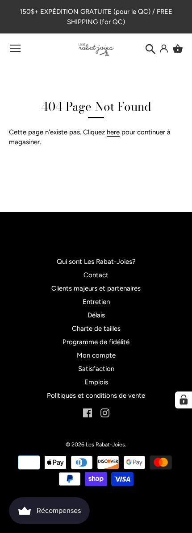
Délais (96, 315)
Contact (96, 275)
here (113, 132)
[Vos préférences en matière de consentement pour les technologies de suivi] (183, 399)
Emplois (96, 382)
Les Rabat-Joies (105, 444)
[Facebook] (87, 412)
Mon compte (96, 355)
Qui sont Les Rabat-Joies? (96, 262)
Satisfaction (96, 369)
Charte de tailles (96, 329)
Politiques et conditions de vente (96, 395)
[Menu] (15, 50)
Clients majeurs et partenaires (96, 288)
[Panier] (177, 48)
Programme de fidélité (96, 342)
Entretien (96, 302)
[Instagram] (104, 412)
